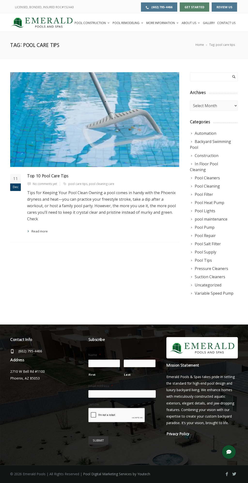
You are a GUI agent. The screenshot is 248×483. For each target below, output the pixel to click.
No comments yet (45, 184)
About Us (189, 23)
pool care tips (77, 184)
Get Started (194, 7)
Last (127, 374)
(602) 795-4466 (161, 7)
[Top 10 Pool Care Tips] (94, 119)
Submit (98, 440)
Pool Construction (90, 23)
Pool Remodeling (126, 23)
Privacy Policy (177, 434)
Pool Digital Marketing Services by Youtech (116, 474)
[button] (229, 452)
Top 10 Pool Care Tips (47, 176)
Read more (39, 231)
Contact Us (226, 23)
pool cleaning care (101, 184)
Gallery (209, 23)
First (92, 374)
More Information (160, 23)
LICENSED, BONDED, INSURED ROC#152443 (44, 7)
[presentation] (116, 415)
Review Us (224, 7)
